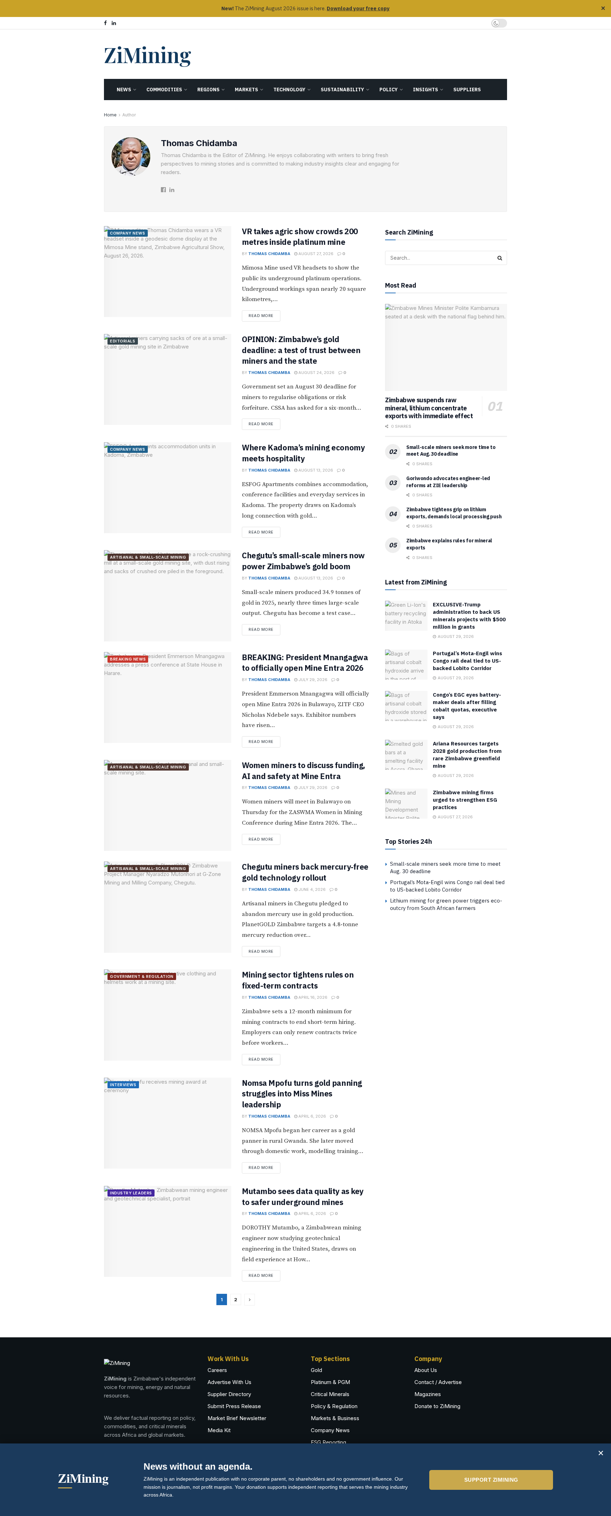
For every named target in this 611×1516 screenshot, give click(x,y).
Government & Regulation (142, 976)
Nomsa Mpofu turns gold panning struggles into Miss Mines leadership (302, 1094)
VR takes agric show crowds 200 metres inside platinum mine (300, 236)
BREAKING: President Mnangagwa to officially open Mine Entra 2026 (305, 662)
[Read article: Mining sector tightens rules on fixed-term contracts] (167, 1014)
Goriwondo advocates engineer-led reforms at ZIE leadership (448, 482)
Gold (316, 1370)
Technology (289, 89)
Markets (246, 89)
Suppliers (467, 89)
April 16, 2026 (312, 997)
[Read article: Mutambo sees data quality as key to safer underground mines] (167, 1231)
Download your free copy (358, 8)
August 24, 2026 (315, 372)
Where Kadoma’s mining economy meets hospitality (303, 452)
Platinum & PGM (330, 1382)
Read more (264, 314)
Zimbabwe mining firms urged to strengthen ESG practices (465, 800)
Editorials (122, 341)
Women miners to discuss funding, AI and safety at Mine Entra (303, 770)
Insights (425, 89)
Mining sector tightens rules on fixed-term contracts (298, 980)
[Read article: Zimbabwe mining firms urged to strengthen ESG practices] (406, 804)
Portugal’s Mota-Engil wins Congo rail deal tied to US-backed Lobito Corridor (467, 660)
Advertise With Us (229, 1382)
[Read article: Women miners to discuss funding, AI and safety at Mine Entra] (167, 805)
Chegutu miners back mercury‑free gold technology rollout (305, 872)
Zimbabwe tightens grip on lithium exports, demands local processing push (453, 513)
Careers (217, 1370)
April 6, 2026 (311, 1116)
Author (129, 114)
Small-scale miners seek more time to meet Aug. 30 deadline (451, 450)
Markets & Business (335, 1418)
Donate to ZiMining (437, 1406)
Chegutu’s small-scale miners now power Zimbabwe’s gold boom (303, 560)
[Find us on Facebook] (105, 23)
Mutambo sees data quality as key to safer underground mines (302, 1196)
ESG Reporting (328, 1442)
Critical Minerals (330, 1394)
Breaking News (128, 659)
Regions (208, 89)
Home (110, 114)
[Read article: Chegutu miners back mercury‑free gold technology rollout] (167, 906)
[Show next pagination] (249, 1299)
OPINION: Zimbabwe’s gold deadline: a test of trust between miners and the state (301, 350)
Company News (127, 233)
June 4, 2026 (311, 889)
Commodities (164, 89)
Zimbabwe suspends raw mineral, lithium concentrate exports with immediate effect (429, 408)
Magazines (427, 1394)
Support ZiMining (491, 1480)
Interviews (123, 1084)
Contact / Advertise (438, 1382)
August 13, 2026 (315, 470)
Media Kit (219, 1430)
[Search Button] (500, 258)
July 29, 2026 (312, 679)
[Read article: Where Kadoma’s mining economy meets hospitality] (167, 487)
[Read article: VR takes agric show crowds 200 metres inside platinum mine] (167, 271)
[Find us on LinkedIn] (114, 23)
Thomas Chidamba (269, 253)
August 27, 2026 (315, 253)
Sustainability (342, 89)
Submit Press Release (234, 1406)
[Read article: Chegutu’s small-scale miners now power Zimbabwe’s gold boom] (167, 595)
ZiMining (147, 54)
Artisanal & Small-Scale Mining (148, 557)
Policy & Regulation (334, 1406)
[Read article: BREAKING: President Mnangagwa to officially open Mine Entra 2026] (167, 697)
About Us (425, 1370)
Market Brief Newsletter (237, 1418)
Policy (388, 89)
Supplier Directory (229, 1394)
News (124, 89)
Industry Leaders (131, 1193)
